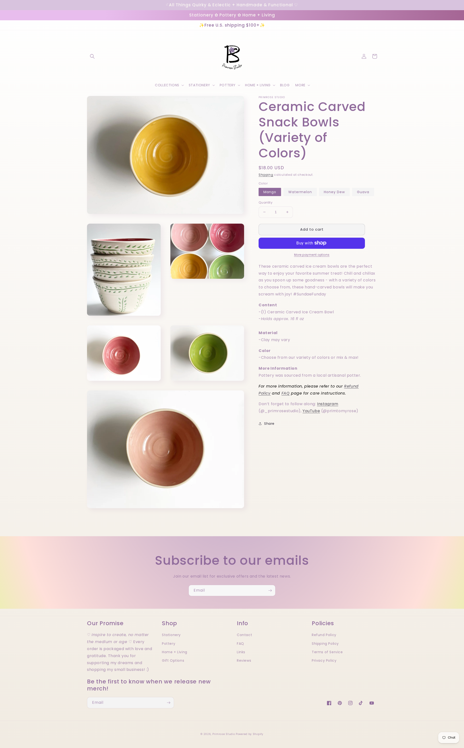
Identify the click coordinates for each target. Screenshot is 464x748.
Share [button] (269, 423)
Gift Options (173, 660)
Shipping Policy (325, 643)
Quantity (265, 202)
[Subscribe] (270, 590)
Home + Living (174, 652)
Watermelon (300, 192)
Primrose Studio (223, 734)
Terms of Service (327, 652)
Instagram (327, 404)
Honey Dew (334, 192)
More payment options (312, 254)
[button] (92, 56)
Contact (244, 634)
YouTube (311, 411)
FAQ (286, 393)
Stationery (171, 634)
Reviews (244, 660)
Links (241, 652)
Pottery (168, 643)
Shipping (266, 175)
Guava (363, 192)
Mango (269, 192)
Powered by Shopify (249, 734)
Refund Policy (324, 634)
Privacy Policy (324, 660)
